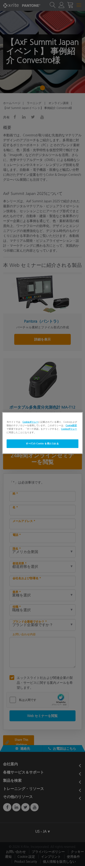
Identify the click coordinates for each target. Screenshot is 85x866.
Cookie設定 (71, 425)
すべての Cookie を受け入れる (42, 443)
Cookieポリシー (30, 421)
